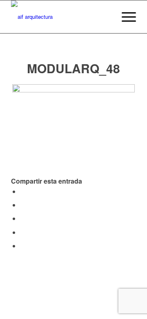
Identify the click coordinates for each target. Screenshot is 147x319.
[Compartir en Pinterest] (22, 232)
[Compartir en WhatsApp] (22, 218)
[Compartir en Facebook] (22, 191)
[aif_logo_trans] (61, 16)
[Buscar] (106, 16)
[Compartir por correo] (22, 245)
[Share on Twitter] (22, 204)
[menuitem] (106, 16)
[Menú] (125, 16)
